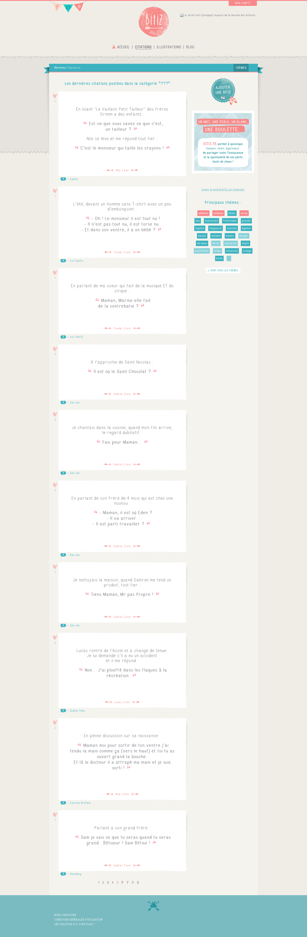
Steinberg (75, 874)
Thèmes (241, 68)
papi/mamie (202, 251)
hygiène (199, 228)
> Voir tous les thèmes (223, 270)
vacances (232, 251)
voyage (247, 251)
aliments (203, 213)
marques (202, 243)
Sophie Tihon (77, 710)
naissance (231, 243)
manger (243, 235)
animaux (218, 213)
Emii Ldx (75, 402)
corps (244, 213)
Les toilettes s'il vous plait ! (74, 924)
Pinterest (80, 7)
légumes (246, 228)
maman (230, 235)
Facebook (56, 7)
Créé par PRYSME (245, 923)
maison (202, 235)
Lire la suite (122, 133)
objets (245, 243)
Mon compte (243, 3)
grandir (246, 220)
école (219, 258)
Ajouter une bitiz (223, 91)
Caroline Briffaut (80, 803)
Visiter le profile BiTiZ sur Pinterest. (223, 189)
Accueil (121, 46)
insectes (232, 228)
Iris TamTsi (76, 261)
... (229, 258)
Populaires (74, 67)
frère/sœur (230, 220)
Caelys (74, 179)
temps (217, 251)
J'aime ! (55, 96)
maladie (216, 235)
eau (197, 220)
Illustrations (169, 46)
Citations (143, 46)
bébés (232, 213)
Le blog (190, 46)
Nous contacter (65, 915)
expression (211, 220)
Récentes (60, 67)
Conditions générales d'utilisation (78, 919)
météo (215, 243)
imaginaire (215, 228)
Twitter (68, 7)
